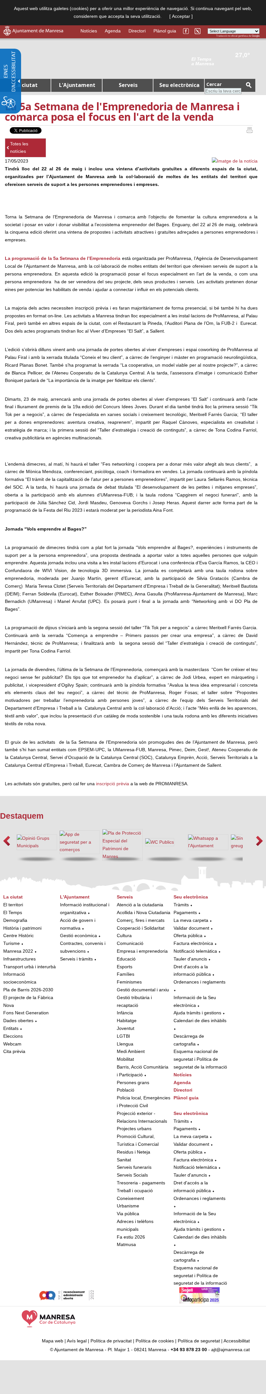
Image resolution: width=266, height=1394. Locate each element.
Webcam (12, 1043)
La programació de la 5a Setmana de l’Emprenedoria (63, 258)
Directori (137, 30)
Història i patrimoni (22, 928)
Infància (125, 1012)
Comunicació (130, 943)
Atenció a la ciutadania (140, 904)
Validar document (191, 928)
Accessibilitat (237, 1340)
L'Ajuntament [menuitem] (77, 85)
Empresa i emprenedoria (142, 951)
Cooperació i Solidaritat (140, 928)
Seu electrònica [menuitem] (179, 85)
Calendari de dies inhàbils (200, 1020)
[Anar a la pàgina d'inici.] (33, 34)
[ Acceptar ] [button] (181, 16)
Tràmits (181, 904)
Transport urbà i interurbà (29, 966)
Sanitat (124, 1159)
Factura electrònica (193, 943)
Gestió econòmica (78, 935)
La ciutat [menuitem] (26, 85)
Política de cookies (155, 1340)
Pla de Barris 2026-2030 (28, 989)
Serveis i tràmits (76, 958)
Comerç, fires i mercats (140, 920)
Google (256, 35)
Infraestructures (19, 958)
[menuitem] (30, 974)
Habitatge (127, 1020)
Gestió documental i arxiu (143, 989)
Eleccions (13, 1036)
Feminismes (129, 981)
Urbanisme (128, 1205)
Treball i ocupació (135, 1190)
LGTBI (123, 1036)
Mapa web (52, 1340)
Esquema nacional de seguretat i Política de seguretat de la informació (200, 1059)
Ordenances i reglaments (199, 981)
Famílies (125, 974)
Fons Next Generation (26, 1012)
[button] (6, 841)
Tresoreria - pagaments (141, 1182)
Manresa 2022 (18, 951)
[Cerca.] (248, 84)
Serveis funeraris (134, 1167)
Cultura (124, 935)
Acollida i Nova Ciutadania (143, 912)
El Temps (12, 912)
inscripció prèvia (112, 783)
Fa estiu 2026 (131, 1237)
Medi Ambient (131, 1051)
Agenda (113, 30)
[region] (225, 61)
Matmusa (126, 1244)
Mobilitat (125, 1059)
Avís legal (77, 1340)
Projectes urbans (134, 1128)
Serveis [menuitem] (128, 85)
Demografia (15, 920)
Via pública (128, 1213)
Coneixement (130, 1198)
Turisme (11, 943)
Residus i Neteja (133, 1152)
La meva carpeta (191, 920)
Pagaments (185, 912)
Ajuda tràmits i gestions (197, 1012)
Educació (126, 958)
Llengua (125, 1043)
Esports (124, 966)
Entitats (10, 1028)
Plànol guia (164, 30)
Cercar (214, 84)
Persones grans (133, 1082)
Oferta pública (188, 935)
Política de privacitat (111, 1340)
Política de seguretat (199, 1340)
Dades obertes (19, 1020)
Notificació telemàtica (195, 951)
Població (125, 1090)
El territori (13, 904)
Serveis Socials (132, 1175)
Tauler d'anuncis (190, 958)
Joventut (125, 1028)
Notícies (88, 30)
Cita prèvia (14, 1051)
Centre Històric (18, 935)
